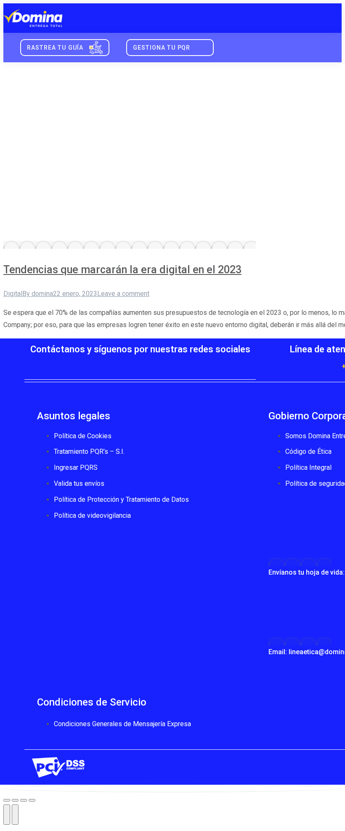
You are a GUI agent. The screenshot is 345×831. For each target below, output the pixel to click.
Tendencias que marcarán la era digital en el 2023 (122, 270)
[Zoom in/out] (32, 800)
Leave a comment (123, 294)
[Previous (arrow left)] (6, 814)
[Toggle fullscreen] (23, 800)
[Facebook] (89, 364)
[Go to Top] (172, 788)
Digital (12, 294)
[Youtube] (140, 364)
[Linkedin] (190, 364)
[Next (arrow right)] (15, 814)
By (37, 294)
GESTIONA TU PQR (161, 47)
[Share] (15, 800)
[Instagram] (165, 364)
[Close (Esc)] (6, 800)
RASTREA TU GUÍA (55, 47)
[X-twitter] (114, 364)
